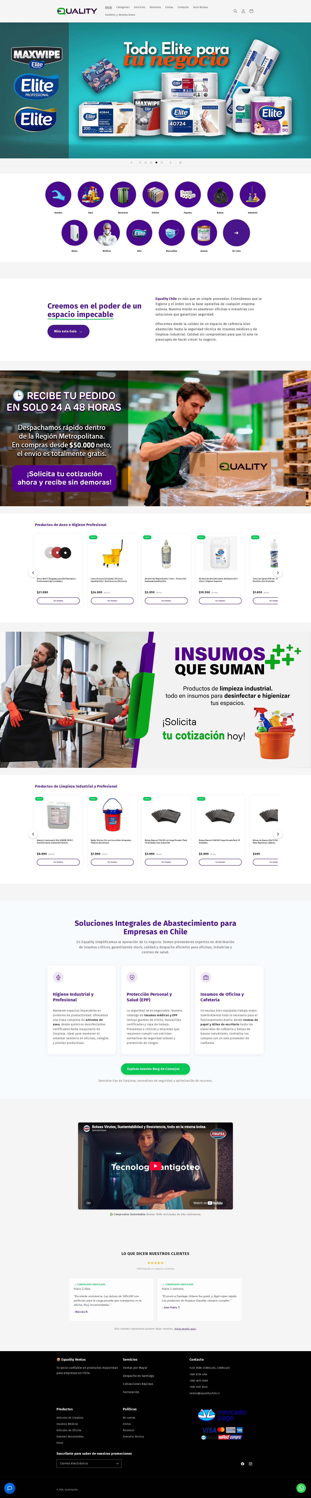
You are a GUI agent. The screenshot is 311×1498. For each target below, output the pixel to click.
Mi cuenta (129, 1417)
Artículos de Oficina (69, 1430)
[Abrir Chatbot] (9, 1488)
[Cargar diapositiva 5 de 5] (161, 162)
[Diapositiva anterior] (131, 162)
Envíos (127, 1424)
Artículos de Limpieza (70, 1417)
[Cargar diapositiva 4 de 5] (156, 162)
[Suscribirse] (117, 1463)
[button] (235, 11)
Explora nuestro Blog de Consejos (155, 1069)
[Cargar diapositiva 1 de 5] (140, 162)
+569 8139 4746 (198, 1374)
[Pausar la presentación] (180, 162)
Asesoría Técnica (133, 1436)
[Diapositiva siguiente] (171, 162)
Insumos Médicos (67, 1424)
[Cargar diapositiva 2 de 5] (145, 162)
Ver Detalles (58, 601)
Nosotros (128, 1430)
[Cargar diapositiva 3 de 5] (151, 162)
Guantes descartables (70, 1436)
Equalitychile (71, 1489)
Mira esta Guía (68, 331)
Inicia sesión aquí (185, 1328)
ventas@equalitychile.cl (205, 1393)
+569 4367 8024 (199, 1387)
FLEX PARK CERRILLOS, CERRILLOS (210, 1367)
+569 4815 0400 (199, 1380)
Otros (60, 1442)
